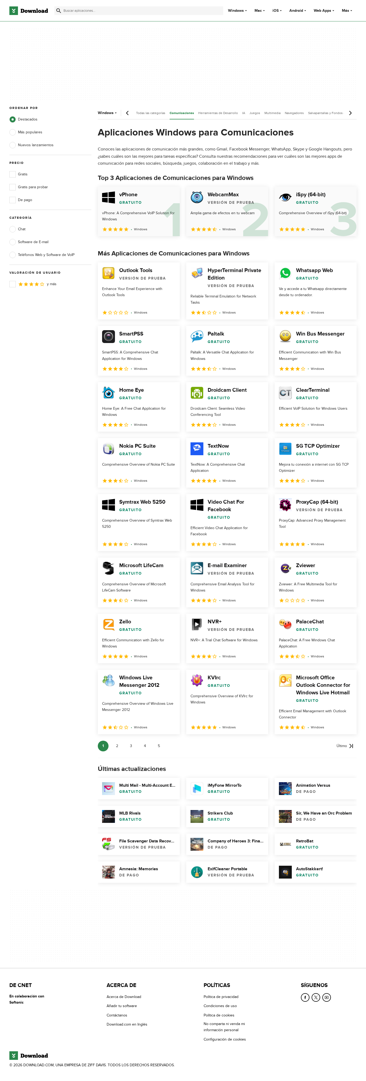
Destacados (28, 119)
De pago (25, 200)
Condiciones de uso (220, 1006)
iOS (275, 11)
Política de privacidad (221, 997)
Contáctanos (117, 1015)
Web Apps (322, 11)
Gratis (23, 174)
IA (243, 113)
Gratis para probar (33, 187)
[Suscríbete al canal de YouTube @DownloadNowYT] (326, 997)
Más (345, 10)
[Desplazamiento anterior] (127, 113)
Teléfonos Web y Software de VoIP (46, 255)
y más (52, 284)
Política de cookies (219, 1015)
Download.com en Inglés (127, 1024)
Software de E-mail (33, 242)
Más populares (30, 132)
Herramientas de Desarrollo (218, 113)
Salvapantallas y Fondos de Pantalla (333, 113)
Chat (21, 229)
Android (296, 11)
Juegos (254, 113)
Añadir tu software (122, 1006)
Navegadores (294, 113)
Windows (236, 11)
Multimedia (272, 113)
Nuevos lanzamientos (36, 145)
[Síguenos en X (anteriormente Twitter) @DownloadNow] (316, 997)
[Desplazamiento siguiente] (350, 113)
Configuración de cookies (225, 1039)
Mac (258, 11)
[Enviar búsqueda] (58, 10)
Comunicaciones (182, 113)
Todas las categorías (150, 113)
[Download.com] (28, 10)
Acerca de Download (124, 997)
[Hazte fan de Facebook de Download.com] (305, 997)
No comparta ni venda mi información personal (224, 1027)
